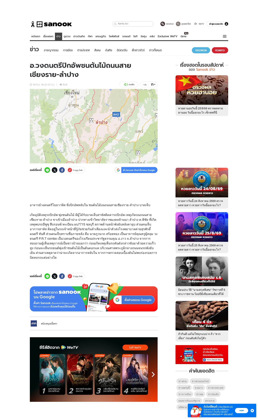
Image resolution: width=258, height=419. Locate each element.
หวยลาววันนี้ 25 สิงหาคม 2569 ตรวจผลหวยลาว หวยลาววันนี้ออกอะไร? (200, 247)
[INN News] (34, 323)
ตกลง (241, 410)
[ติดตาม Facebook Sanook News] (202, 354)
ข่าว (58, 36)
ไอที (135, 36)
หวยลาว (199, 387)
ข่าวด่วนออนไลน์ (200, 381)
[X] (54, 170)
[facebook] (62, 170)
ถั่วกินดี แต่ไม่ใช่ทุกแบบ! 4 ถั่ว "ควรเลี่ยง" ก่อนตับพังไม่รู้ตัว (199, 336)
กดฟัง (131, 84)
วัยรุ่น (143, 36)
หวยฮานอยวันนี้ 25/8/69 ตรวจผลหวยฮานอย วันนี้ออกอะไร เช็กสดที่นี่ (200, 110)
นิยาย (183, 36)
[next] (153, 374)
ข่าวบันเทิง (79, 36)
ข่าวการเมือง (184, 394)
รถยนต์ (126, 36)
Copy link (78, 170)
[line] (47, 170)
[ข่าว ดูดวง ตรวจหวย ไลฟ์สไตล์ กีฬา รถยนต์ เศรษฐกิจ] (51, 24)
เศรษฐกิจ (100, 36)
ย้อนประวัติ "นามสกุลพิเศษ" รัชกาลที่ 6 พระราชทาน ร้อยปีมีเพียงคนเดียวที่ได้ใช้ (201, 294)
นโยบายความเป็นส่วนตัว (212, 414)
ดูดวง (67, 36)
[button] (115, 24)
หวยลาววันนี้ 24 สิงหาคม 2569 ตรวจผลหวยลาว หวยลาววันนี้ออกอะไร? (200, 203)
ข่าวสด (199, 394)
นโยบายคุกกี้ (228, 414)
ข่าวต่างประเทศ (215, 387)
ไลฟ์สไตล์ (114, 36)
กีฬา (90, 36)
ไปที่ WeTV (135, 347)
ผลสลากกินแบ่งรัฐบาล (189, 400)
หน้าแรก (35, 36)
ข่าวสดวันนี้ (184, 387)
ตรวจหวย (210, 400)
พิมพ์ (65, 84)
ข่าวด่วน (182, 381)
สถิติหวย (182, 407)
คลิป (152, 36)
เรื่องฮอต (48, 36)
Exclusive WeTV (167, 36)
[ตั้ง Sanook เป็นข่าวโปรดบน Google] (94, 297)
